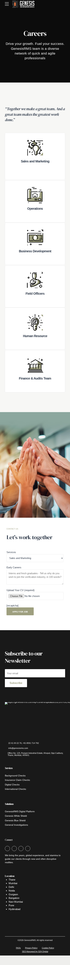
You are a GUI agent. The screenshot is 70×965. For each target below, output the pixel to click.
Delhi (11, 887)
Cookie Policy (48, 948)
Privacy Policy (31, 948)
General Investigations (16, 825)
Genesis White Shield (16, 816)
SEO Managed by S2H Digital (35, 951)
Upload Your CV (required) (21, 590)
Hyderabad (14, 909)
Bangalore (14, 898)
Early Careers (14, 567)
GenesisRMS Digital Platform (20, 811)
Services (11, 552)
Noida (12, 890)
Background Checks (15, 775)
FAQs (18, 948)
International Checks (15, 789)
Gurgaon (13, 894)
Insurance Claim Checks (17, 780)
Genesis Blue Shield (15, 820)
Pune (11, 905)
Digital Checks (12, 784)
